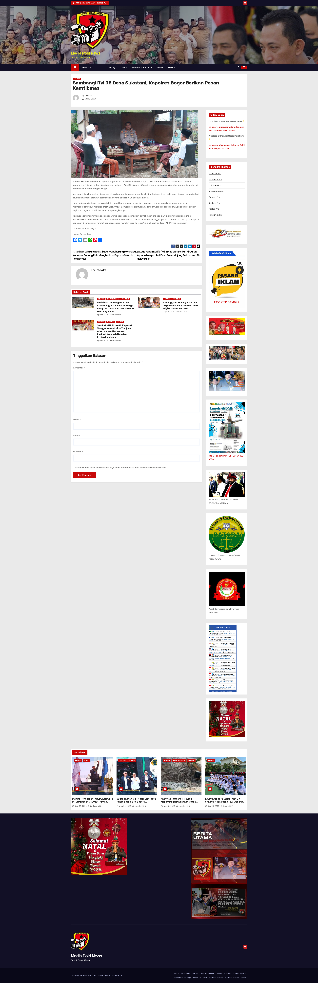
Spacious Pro (215, 173)
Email (76, 435)
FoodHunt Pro (215, 179)
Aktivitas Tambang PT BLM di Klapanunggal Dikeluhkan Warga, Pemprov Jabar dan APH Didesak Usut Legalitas (115, 307)
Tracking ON (229, 691)
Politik (124, 67)
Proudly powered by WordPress (84, 975)
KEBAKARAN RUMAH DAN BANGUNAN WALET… (220, 657)
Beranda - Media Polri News (223, 645)
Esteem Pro (214, 197)
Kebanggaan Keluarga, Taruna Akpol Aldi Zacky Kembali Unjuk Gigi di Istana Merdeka (180, 305)
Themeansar (118, 975)
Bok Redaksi (185, 973)
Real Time (222, 691)
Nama (77, 419)
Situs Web (78, 451)
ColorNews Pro (216, 185)
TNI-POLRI (77, 79)
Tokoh (160, 67)
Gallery (171, 67)
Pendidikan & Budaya (142, 67)
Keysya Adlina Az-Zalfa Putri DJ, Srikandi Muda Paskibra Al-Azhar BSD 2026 (225, 801)
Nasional (110, 322)
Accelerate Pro (216, 191)
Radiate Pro (214, 203)
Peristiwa (197, 977)
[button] (239, 67)
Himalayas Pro (215, 214)
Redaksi (88, 96)
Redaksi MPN (115, 314)
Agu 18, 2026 (102, 314)
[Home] (75, 67)
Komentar (79, 367)
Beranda (86, 67)
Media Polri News (85, 53)
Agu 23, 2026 (81, 806)
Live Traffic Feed (222, 628)
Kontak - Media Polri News (226, 675)
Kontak (219, 973)
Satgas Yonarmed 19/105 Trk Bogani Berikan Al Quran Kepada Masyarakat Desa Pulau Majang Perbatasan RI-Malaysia (168, 255)
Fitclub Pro (214, 209)
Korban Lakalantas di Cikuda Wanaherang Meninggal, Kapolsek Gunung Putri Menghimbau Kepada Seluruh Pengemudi (105, 255)
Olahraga (112, 67)
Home (176, 973)
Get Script (215, 691)
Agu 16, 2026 (102, 340)
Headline (101, 299)
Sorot (86, 760)
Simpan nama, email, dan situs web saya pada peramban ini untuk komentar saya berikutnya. (120, 467)
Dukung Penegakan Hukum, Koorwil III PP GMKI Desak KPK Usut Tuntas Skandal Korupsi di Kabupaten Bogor (92, 801)
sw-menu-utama (216, 977)
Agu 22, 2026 (125, 806)
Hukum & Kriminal (113, 299)
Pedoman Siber (240, 973)
